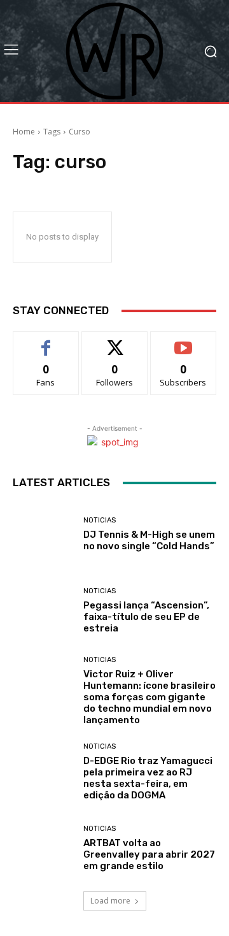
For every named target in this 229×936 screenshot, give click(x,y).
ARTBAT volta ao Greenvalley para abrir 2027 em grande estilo (149, 854)
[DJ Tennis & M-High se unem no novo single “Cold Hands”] (43, 534)
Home (24, 131)
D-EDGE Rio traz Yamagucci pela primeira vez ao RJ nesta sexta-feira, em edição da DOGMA (147, 778)
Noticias (99, 520)
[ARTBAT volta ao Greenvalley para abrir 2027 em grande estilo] (43, 848)
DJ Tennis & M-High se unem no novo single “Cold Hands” (149, 540)
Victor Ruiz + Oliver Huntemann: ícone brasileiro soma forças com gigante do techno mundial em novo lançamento (149, 697)
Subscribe (183, 341)
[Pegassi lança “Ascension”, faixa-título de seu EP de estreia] (43, 610)
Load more (110, 900)
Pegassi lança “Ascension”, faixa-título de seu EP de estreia (146, 617)
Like (46, 341)
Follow (115, 341)
